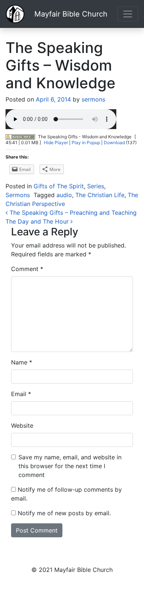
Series (95, 186)
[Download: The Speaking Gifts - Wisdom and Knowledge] (20, 136)
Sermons (18, 195)
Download (114, 142)
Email (21, 394)
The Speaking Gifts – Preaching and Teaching (72, 212)
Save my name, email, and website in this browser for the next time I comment (69, 465)
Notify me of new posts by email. (64, 513)
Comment (27, 269)
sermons (92, 99)
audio (64, 195)
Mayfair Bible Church (70, 14)
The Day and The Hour (38, 221)
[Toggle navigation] (127, 14)
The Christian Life (99, 195)
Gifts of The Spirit (59, 186)
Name (21, 362)
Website (22, 425)
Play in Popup (86, 142)
